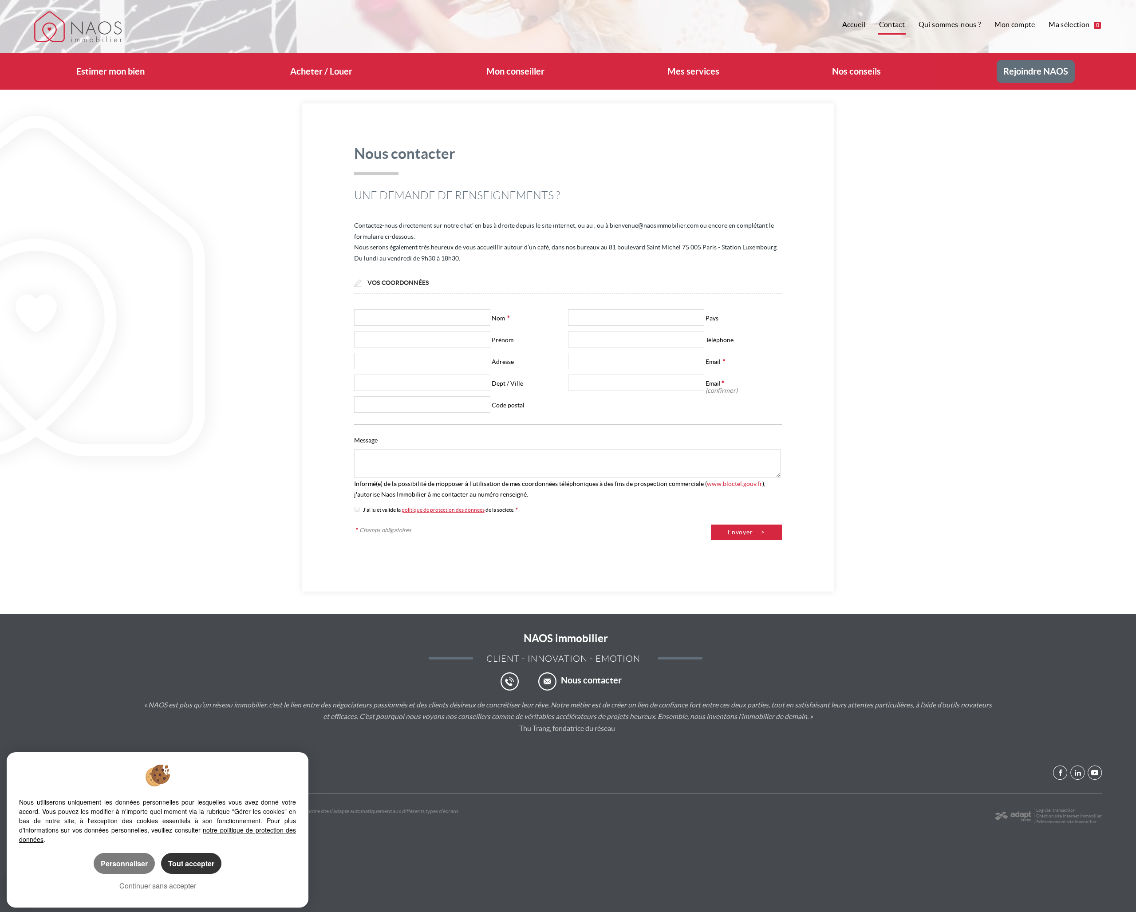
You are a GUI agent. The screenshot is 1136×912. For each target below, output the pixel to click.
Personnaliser (124, 863)
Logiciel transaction (1056, 810)
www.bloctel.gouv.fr (734, 483)
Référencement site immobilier (1066, 821)
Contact (892, 24)
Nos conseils (856, 71)
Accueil (853, 24)
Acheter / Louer (321, 71)
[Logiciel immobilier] (1013, 816)
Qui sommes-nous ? (950, 24)
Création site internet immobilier (1069, 815)
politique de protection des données (443, 510)
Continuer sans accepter (157, 885)
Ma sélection (1074, 24)
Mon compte (1014, 24)
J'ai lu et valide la (382, 510)
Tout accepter (191, 863)
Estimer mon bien (110, 71)
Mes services (693, 71)
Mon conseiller (515, 71)
